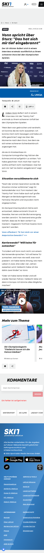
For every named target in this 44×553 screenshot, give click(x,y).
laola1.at (26, 487)
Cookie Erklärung (29, 522)
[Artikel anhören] (5, 107)
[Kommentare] (19, 107)
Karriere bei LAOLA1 (11, 526)
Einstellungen (28, 531)
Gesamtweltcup (10, 484)
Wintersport (9, 413)
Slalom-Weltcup (10, 502)
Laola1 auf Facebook (31, 495)
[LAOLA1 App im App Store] (33, 459)
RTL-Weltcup (8, 497)
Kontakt (7, 517)
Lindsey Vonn (11, 113)
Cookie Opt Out (29, 526)
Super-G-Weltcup (10, 493)
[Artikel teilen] (12, 107)
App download (28, 504)
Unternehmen (9, 512)
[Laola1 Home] (13, 433)
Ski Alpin (23, 413)
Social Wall (27, 500)
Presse (6, 531)
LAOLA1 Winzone (29, 482)
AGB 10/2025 (8, 544)
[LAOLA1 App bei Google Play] (14, 459)
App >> (31, 107)
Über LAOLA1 (8, 522)
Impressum (8, 540)
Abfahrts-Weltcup (11, 489)
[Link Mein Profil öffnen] (25, 4)
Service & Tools (30, 477)
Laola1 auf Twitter (29, 491)
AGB (5, 535)
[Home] (1, 23)
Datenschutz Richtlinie (31, 517)
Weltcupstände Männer (10, 478)
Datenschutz (28, 512)
